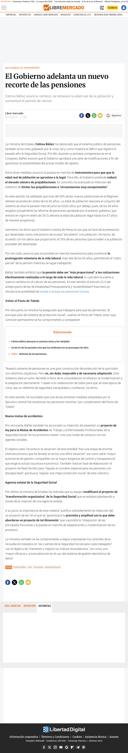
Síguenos (116, 115)
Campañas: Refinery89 (35, 741)
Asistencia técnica (95, 737)
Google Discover (66, 747)
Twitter (49, 747)
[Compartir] (81, 115)
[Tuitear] (88, 115)
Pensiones (39, 567)
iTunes (83, 747)
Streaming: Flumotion (77, 741)
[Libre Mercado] (64, 8)
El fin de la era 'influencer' (92, 1)
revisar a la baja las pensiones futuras (64, 291)
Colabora (112, 7)
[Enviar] (94, 115)
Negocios (65, 14)
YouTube (61, 747)
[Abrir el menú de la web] (22, 8)
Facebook (44, 747)
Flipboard (72, 747)
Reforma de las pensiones (29, 354)
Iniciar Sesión (123, 7)
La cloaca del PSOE (44, 1)
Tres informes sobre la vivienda (67, 1)
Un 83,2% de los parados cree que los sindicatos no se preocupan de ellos (49, 347)
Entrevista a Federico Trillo (23, 1)
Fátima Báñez (19, 567)
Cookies (77, 737)
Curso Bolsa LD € (82, 14)
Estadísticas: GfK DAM (56, 741)
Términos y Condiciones (55, 737)
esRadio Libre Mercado (46, 14)
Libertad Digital (64, 729)
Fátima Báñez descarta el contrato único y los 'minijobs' (40, 341)
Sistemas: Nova (95, 741)
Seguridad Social (53, 567)
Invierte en (25, 14)
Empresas (11, 14)
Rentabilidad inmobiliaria (108, 14)
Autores (114, 737)
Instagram (55, 747)
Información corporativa (24, 737)
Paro (30, 567)
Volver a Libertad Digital (102, 7)
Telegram (78, 747)
